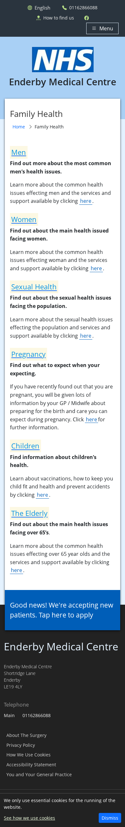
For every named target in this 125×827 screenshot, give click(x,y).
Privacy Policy (20, 745)
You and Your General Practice (39, 774)
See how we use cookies (29, 818)
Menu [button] (106, 28)
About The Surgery (26, 735)
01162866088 (83, 7)
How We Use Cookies (28, 755)
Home (19, 127)
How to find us (58, 18)
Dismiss (110, 818)
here (85, 201)
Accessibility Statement (31, 765)
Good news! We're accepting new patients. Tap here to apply (61, 610)
